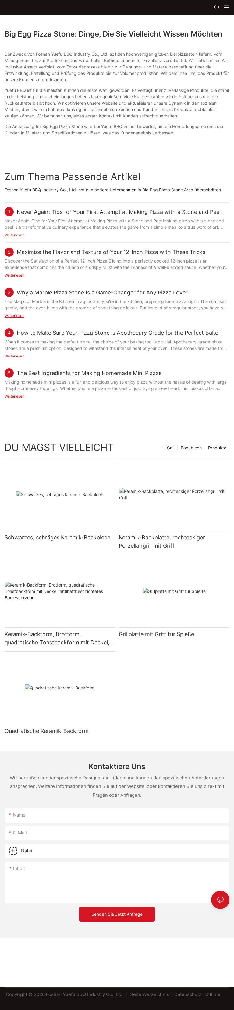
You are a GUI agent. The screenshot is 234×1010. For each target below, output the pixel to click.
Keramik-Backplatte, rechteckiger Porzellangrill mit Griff (162, 541)
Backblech (191, 447)
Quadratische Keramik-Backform (47, 731)
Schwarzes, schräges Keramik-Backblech (58, 537)
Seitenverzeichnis (149, 994)
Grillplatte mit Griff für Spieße (156, 634)
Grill (170, 447)
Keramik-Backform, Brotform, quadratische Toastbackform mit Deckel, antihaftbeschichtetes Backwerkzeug (57, 638)
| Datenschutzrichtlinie (196, 994)
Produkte (217, 447)
